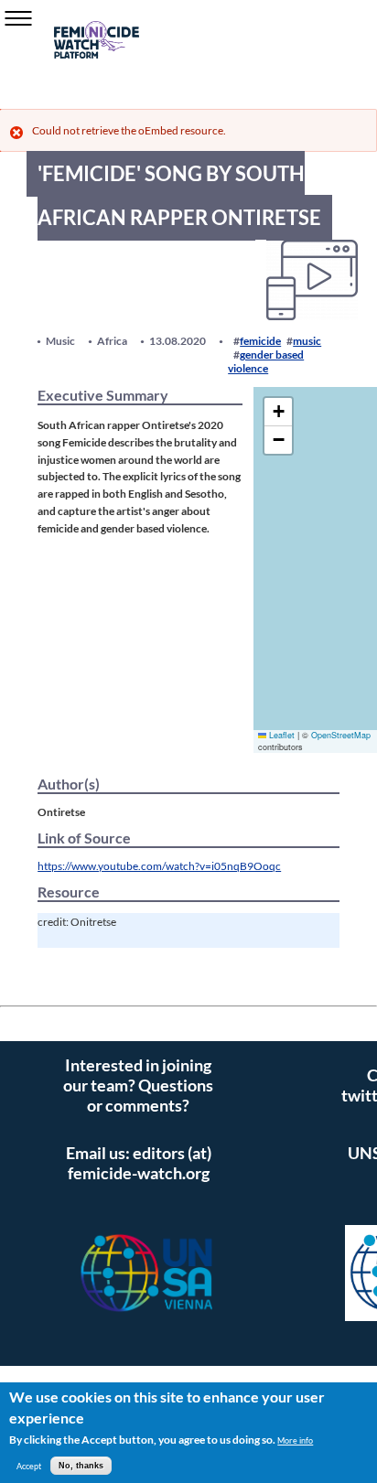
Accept (28, 1466)
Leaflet (280, 735)
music (307, 341)
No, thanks (81, 1465)
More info (295, 1440)
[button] (278, 412)
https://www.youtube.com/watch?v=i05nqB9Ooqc (159, 865)
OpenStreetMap (341, 735)
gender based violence (266, 361)
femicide (260, 341)
